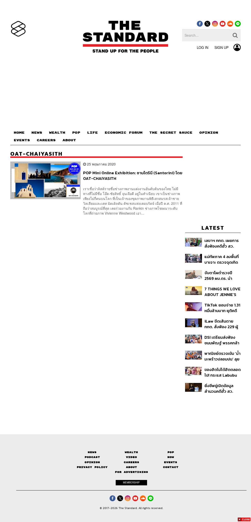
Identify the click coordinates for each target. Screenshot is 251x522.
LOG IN (202, 47)
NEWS (36, 132)
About (131, 467)
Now (170, 457)
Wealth (131, 452)
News (92, 452)
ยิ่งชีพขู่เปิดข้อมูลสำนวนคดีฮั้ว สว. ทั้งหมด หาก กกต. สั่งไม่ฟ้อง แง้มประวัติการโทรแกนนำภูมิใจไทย (222, 388)
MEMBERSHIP (131, 482)
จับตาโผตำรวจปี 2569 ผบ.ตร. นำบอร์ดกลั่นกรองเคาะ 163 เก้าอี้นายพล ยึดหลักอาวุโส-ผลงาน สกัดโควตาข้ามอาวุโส (222, 275)
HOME (19, 132)
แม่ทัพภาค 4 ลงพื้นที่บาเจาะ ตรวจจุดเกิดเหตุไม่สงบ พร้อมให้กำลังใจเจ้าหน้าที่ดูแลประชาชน (222, 259)
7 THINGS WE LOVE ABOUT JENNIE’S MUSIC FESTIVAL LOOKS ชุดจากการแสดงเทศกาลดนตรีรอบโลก (222, 291)
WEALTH (57, 132)
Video (131, 457)
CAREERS (46, 140)
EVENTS (22, 140)
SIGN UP (221, 47)
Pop (170, 452)
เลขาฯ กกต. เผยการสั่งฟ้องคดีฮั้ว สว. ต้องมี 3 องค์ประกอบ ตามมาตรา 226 (221, 243)
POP (76, 132)
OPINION (208, 132)
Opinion (92, 462)
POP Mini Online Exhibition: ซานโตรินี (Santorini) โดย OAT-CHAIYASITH (132, 175)
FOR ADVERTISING (131, 472)
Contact (170, 467)
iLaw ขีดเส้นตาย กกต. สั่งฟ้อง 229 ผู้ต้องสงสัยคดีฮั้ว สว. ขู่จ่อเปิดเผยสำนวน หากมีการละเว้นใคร (221, 323)
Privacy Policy (92, 467)
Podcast (92, 457)
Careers (131, 462)
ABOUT (69, 140)
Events (170, 462)
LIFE (92, 132)
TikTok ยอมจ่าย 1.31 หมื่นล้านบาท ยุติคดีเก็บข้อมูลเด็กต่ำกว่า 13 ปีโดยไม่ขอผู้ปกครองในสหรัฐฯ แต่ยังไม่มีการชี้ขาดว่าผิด (222, 307)
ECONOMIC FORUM (123, 132)
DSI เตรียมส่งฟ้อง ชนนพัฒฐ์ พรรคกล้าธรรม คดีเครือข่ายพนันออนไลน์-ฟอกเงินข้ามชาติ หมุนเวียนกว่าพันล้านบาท (221, 340)
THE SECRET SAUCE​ (170, 132)
